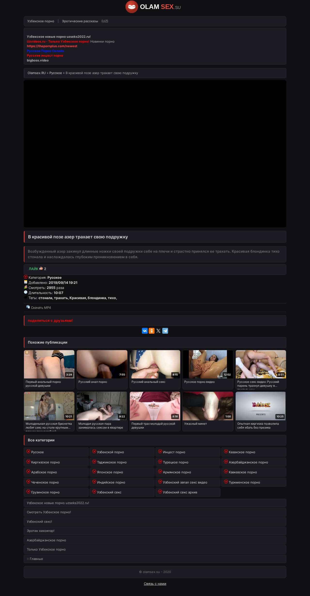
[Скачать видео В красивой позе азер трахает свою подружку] (155, 301)
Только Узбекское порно (46, 549)
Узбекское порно (40, 21)
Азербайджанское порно (46, 540)
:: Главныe (35, 559)
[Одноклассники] (152, 331)
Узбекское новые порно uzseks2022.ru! (58, 503)
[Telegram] (165, 331)
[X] (158, 331)
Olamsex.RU (37, 73)
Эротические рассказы (80, 21)
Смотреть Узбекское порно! (49, 512)
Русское (55, 73)
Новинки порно (102, 41)
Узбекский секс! (39, 521)
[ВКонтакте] (145, 331)
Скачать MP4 (40, 307)
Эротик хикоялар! (40, 531)
